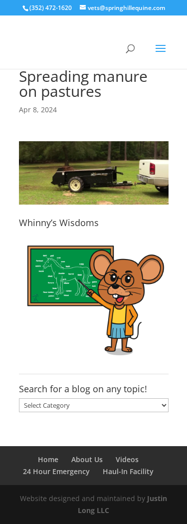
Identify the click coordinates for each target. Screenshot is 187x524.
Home (48, 459)
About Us (87, 459)
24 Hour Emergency (56, 471)
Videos (127, 459)
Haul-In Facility (128, 471)
